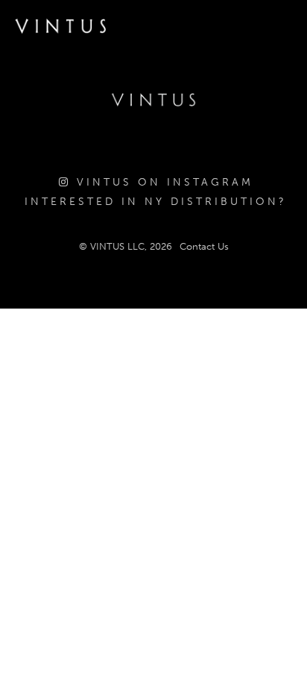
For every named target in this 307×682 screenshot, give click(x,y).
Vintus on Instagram (162, 182)
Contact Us (204, 246)
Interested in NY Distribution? (156, 201)
